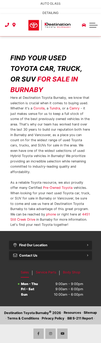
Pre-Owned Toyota (58, 188)
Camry (74, 108)
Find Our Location (33, 245)
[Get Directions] (14, 25)
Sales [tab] (25, 272)
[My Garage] (84, 25)
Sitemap (90, 313)
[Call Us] (7, 25)
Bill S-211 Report (80, 318)
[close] (93, 4)
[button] (93, 25)
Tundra (54, 108)
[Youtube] (62, 334)
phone (51, 214)
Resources (72, 313)
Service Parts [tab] (46, 272)
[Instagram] (50, 334)
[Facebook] (38, 334)
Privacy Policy (53, 318)
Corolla (39, 108)
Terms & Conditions (23, 318)
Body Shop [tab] (71, 272)
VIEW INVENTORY (18, 9)
